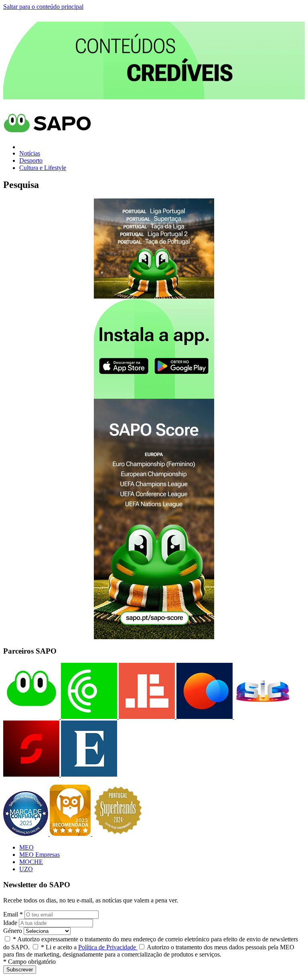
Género (12, 930)
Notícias (29, 153)
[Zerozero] (204, 716)
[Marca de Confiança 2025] (26, 833)
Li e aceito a (89, 947)
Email (13, 914)
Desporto (31, 160)
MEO (26, 847)
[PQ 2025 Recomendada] (71, 833)
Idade (10, 922)
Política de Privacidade (108, 947)
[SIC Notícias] (31, 774)
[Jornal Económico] (146, 716)
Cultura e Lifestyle (42, 167)
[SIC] (261, 716)
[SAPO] (31, 716)
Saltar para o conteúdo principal (43, 6)
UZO (26, 869)
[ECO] (88, 716)
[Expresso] (88, 774)
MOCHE (31, 861)
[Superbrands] (118, 833)
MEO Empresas (39, 854)
